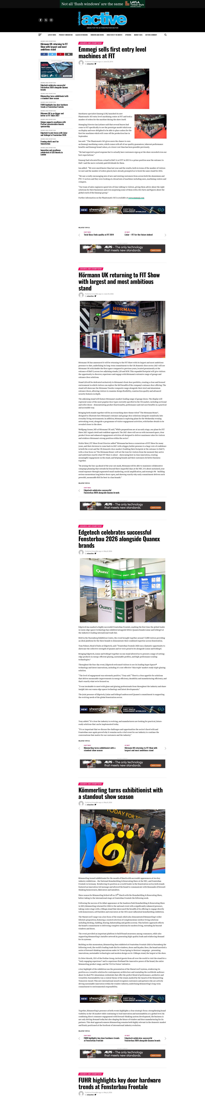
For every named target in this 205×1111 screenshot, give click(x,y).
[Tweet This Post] (52, 54)
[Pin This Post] (60, 54)
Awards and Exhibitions (48, 41)
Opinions (128, 35)
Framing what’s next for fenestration (50, 142)
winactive (90, 64)
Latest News (52, 35)
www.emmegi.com (136, 197)
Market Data (138, 35)
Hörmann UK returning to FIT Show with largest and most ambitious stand (54, 47)
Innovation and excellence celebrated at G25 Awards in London (52, 152)
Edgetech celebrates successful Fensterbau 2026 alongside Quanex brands (54, 87)
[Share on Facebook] (44, 54)
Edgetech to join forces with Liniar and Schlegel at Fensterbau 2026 (54, 134)
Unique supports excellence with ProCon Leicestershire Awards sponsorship (53, 124)
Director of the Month (114, 35)
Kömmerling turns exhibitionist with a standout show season (54, 97)
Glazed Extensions (81, 35)
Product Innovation (65, 35)
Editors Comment (151, 35)
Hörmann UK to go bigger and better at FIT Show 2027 (52, 114)
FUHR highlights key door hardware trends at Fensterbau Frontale (54, 106)
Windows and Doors (97, 35)
